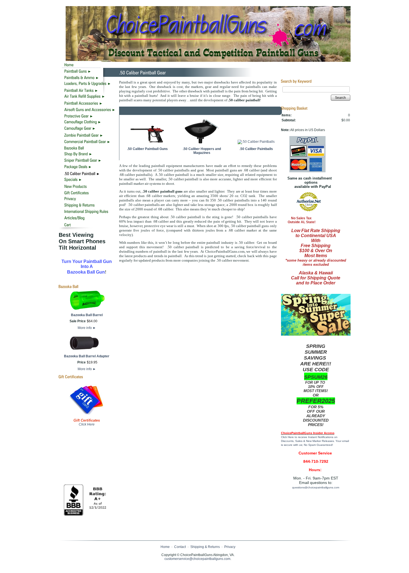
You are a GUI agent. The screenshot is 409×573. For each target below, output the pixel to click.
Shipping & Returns (205, 547)
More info (87, 328)
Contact (180, 547)
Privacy (229, 547)
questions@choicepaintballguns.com (315, 487)
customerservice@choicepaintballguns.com (197, 559)
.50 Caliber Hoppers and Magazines (202, 151)
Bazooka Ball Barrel (87, 315)
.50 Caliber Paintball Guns (147, 149)
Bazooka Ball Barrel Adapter (86, 356)
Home (165, 547)
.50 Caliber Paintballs (256, 149)
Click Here (87, 424)
